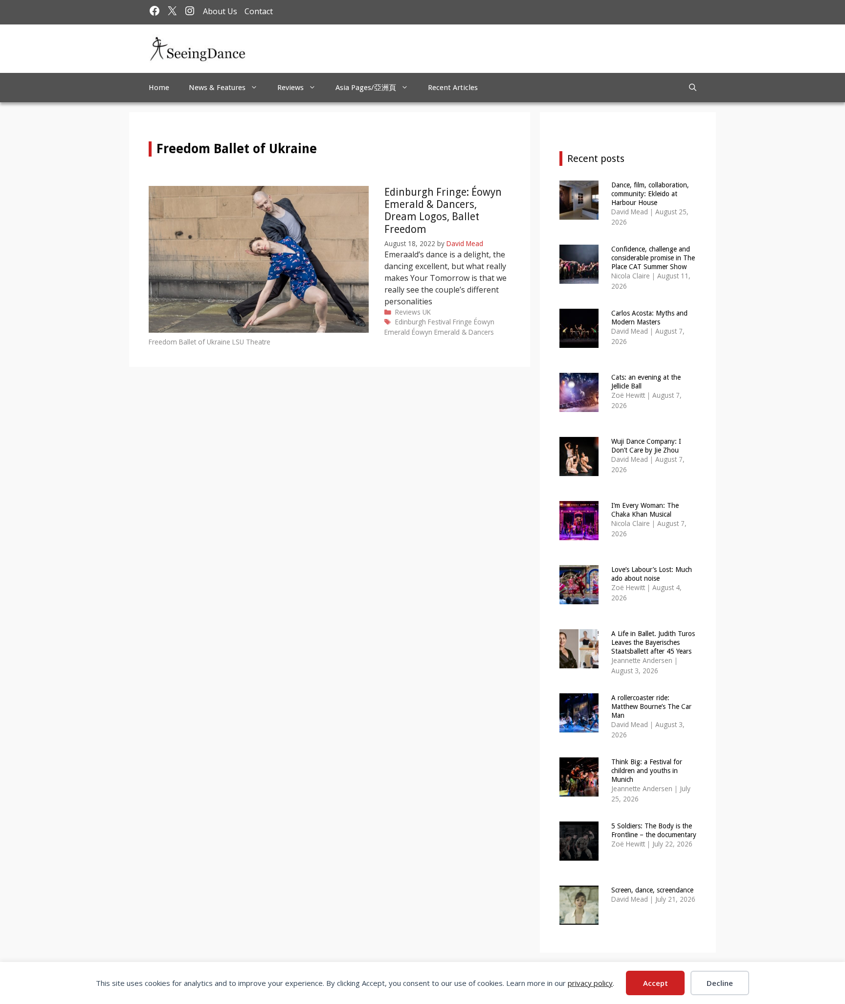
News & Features (217, 87)
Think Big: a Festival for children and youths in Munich (646, 770)
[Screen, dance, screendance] (579, 918)
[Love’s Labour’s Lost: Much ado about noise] (579, 597)
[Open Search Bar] (692, 87)
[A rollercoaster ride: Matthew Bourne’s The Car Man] (579, 725)
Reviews (290, 87)
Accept (655, 983)
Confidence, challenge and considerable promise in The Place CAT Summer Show (653, 258)
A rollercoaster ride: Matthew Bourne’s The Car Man (651, 706)
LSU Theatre (251, 341)
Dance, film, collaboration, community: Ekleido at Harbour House (650, 193)
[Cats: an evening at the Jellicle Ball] (579, 405)
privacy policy (590, 983)
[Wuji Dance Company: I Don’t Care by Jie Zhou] (579, 469)
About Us (220, 11)
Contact (259, 11)
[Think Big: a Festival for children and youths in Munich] (579, 790)
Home (159, 87)
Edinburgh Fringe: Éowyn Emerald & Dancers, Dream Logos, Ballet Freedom (443, 210)
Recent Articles (453, 87)
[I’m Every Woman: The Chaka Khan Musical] (579, 533)
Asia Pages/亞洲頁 (365, 87)
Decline (720, 983)
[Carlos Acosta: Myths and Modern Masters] (579, 341)
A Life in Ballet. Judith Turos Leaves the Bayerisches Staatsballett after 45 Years (653, 642)
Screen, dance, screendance (652, 890)
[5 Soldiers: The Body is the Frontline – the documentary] (579, 854)
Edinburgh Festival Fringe (433, 321)
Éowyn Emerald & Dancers (453, 332)
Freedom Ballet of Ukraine (189, 341)
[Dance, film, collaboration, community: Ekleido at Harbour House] (579, 213)
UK (426, 312)
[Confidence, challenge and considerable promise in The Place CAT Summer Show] (579, 277)
